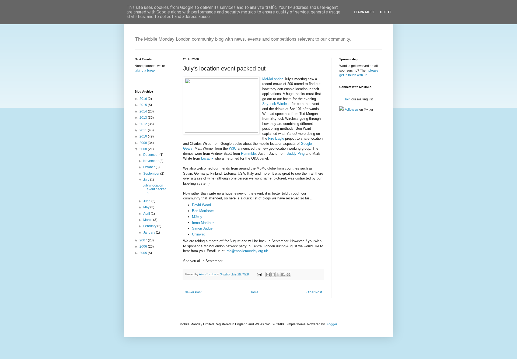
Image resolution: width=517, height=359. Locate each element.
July (146, 180)
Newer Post (192, 292)
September (151, 173)
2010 (143, 136)
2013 (143, 117)
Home (254, 292)
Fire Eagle (276, 138)
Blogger (331, 324)
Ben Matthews (203, 211)
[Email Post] (259, 274)
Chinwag (198, 234)
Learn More (364, 12)
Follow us (351, 109)
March (148, 220)
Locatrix (208, 158)
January (149, 232)
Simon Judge (202, 228)
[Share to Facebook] (283, 274)
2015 (143, 105)
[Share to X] (278, 274)
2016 (143, 99)
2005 (143, 253)
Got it (386, 12)
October (149, 167)
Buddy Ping (296, 154)
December (151, 155)
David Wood (201, 205)
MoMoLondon (272, 79)
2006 (143, 246)
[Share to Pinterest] (288, 274)
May (146, 207)
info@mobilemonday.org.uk (247, 251)
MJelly (197, 217)
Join (347, 99)
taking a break (145, 70)
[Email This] (268, 274)
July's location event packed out (154, 189)
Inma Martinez (203, 223)
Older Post (314, 292)
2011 (143, 130)
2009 (143, 143)
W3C (232, 148)
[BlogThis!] (273, 274)
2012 (143, 124)
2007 (143, 240)
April (147, 214)
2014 (143, 111)
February (150, 226)
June (147, 201)
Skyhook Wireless (276, 104)
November (151, 161)
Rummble (248, 154)
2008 (143, 149)
